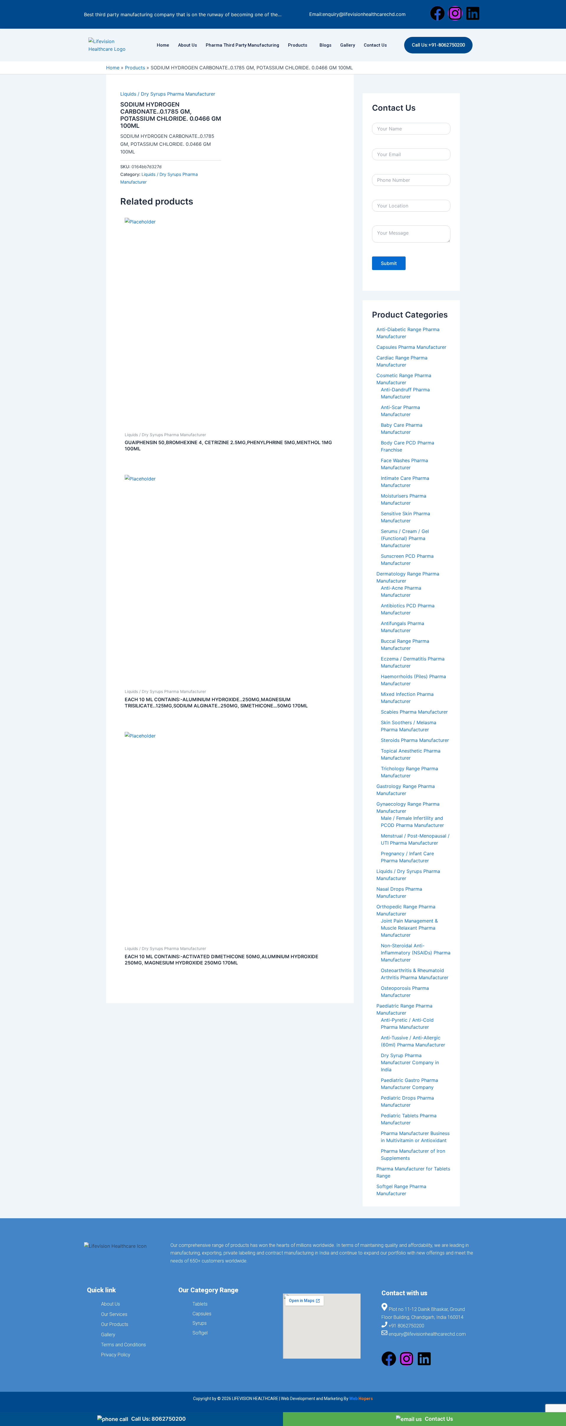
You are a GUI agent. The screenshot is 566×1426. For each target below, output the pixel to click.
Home (163, 45)
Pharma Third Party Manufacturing (242, 45)
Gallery (347, 45)
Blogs (325, 45)
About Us (187, 45)
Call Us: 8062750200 (158, 1419)
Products (297, 45)
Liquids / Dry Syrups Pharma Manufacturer (167, 94)
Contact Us (375, 45)
